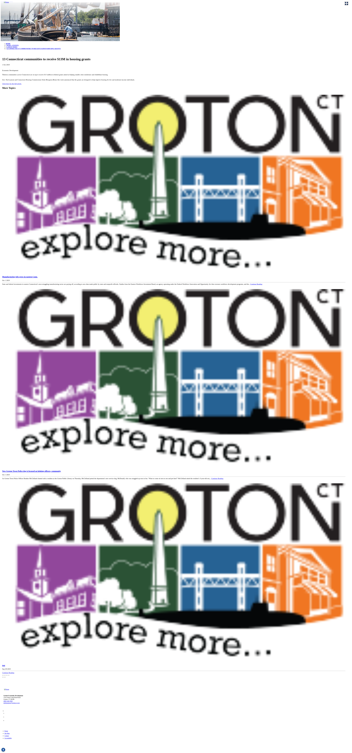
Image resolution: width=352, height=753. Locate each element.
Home (6, 731)
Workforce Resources (244, 24)
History (34, 20)
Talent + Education (184, 24)
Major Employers (213, 24)
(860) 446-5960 (8, 701)
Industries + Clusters (184, 15)
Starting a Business (95, 15)
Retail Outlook (212, 17)
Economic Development (185, 10)
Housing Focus (242, 12)
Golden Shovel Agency (67, 748)
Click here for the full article (12, 84)
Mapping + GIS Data (214, 15)
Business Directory (125, 15)
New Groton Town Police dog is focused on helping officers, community (31, 471)
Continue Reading (256, 284)
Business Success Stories (127, 12)
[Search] (348, 66)
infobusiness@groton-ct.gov (11, 703)
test (3, 665)
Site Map (7, 733)
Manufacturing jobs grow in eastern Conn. (20, 277)
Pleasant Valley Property (245, 17)
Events (298, 12)
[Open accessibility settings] (3, 750)
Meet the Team (6, 12)
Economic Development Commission (42, 12)
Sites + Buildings (183, 12)
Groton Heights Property (245, 15)
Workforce (181, 22)
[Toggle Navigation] (346, 3)
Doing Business (93, 10)
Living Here (5, 20)
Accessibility (8, 738)
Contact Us (64, 12)
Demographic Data (184, 17)
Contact (6, 736)
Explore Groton (5, 17)
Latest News (270, 12)
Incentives (93, 12)
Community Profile (213, 12)
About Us (4, 10)
